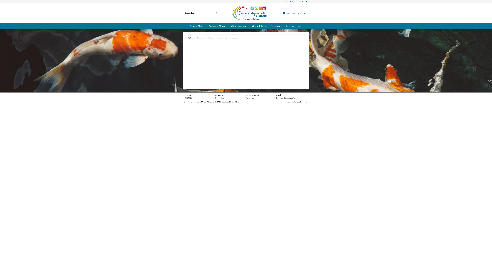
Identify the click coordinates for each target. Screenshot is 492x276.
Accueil (278, 95)
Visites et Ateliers (196, 26)
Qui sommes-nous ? (294, 26)
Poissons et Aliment (216, 26)
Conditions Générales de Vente (286, 98)
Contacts (188, 98)
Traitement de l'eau (258, 26)
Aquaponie (275, 26)
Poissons (188, 95)
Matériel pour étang (238, 26)
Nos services (219, 98)
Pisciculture (250, 98)
